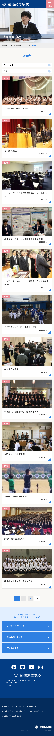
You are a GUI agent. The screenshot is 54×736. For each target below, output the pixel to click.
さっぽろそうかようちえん (11, 716)
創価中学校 (20, 706)
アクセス (10, 686)
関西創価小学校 (7, 711)
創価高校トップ (7, 46)
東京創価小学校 (7, 706)
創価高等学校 (32, 706)
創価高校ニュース (21, 46)
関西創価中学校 (21, 711)
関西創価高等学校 (36, 711)
